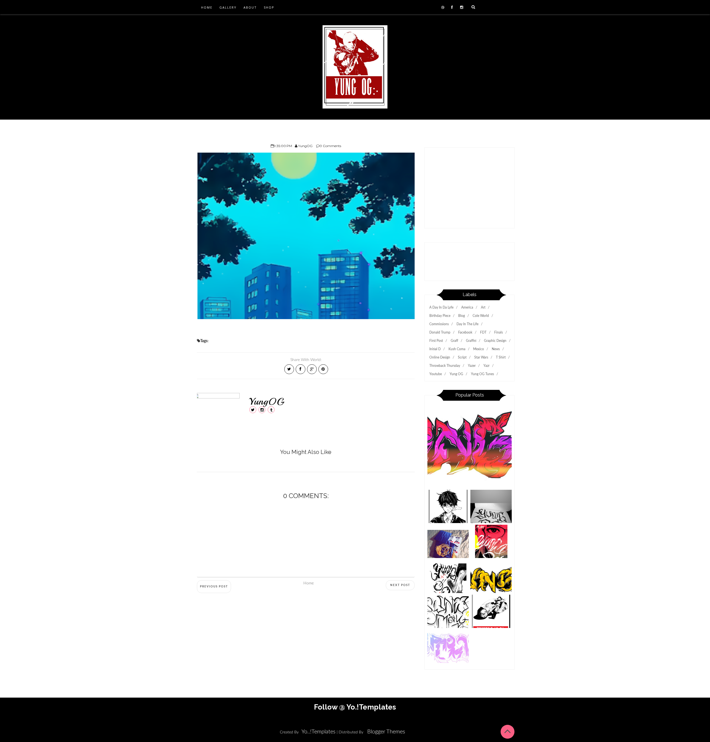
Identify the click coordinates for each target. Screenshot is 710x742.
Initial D (435, 349)
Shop (269, 7)
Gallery (228, 7)
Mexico (478, 349)
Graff (454, 340)
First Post (436, 340)
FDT (483, 332)
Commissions (439, 324)
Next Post (400, 585)
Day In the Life (467, 324)
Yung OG (456, 374)
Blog (461, 315)
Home (206, 7)
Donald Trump (439, 332)
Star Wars (481, 357)
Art (483, 307)
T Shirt (501, 357)
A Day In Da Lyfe (441, 307)
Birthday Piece (439, 315)
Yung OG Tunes (482, 374)
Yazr (486, 365)
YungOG (266, 401)
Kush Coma (456, 349)
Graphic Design (495, 340)
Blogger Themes (386, 732)
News (496, 349)
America (467, 307)
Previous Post (214, 586)
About (250, 7)
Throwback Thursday (444, 365)
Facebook (465, 332)
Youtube (435, 374)
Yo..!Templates (318, 732)
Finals (498, 332)
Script (462, 357)
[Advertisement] (469, 190)
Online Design (439, 357)
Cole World (481, 315)
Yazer (472, 365)
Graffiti (471, 340)
